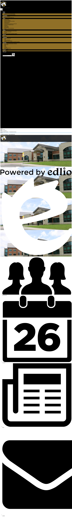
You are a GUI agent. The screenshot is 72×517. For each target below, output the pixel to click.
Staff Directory (6, 22)
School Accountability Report (8, 24)
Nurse (5, 35)
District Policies (6, 19)
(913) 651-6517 (22, 166)
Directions (5, 25)
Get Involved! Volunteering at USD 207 (10, 23)
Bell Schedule (6, 27)
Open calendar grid (12, 134)
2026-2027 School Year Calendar (9, 21)
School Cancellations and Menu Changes (10, 33)
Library (5, 36)
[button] (4, 12)
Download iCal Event (12, 131)
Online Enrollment (7, 16)
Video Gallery (6, 26)
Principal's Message (7, 20)
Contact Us (6, 50)
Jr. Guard (5, 47)
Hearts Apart (6, 44)
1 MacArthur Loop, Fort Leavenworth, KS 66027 (8, 166)
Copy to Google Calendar (4, 131)
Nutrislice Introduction (7, 31)
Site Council (6, 48)
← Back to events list (4, 134)
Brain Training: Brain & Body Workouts (10, 43)
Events (1, 132)
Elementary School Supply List (9, 17)
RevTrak (5, 32)
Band (5, 45)
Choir (5, 46)
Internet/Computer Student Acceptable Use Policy (12, 41)
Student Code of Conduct (8, 40)
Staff (5, 39)
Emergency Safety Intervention (9, 28)
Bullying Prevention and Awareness (9, 14)
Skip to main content (3, 0)
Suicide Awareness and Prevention (9, 13)
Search (1, 55)
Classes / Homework (7, 38)
